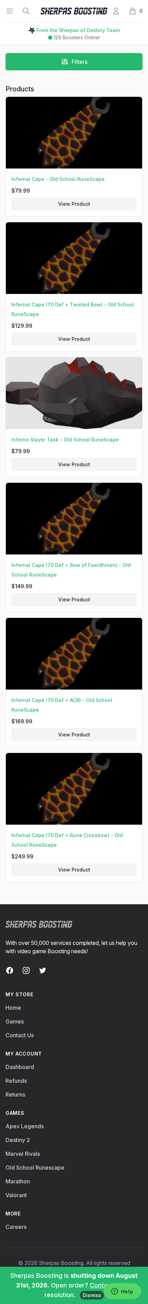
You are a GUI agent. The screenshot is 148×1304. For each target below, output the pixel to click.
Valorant (16, 1195)
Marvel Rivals (23, 1153)
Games (15, 1021)
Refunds (16, 1080)
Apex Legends (25, 1126)
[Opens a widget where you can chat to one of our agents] (122, 1292)
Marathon (18, 1181)
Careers (16, 1226)
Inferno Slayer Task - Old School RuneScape (65, 439)
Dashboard (20, 1066)
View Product (74, 204)
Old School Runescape (35, 1167)
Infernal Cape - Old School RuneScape (58, 179)
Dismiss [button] (92, 1295)
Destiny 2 (18, 1140)
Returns (15, 1094)
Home (13, 1007)
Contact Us (20, 1035)
